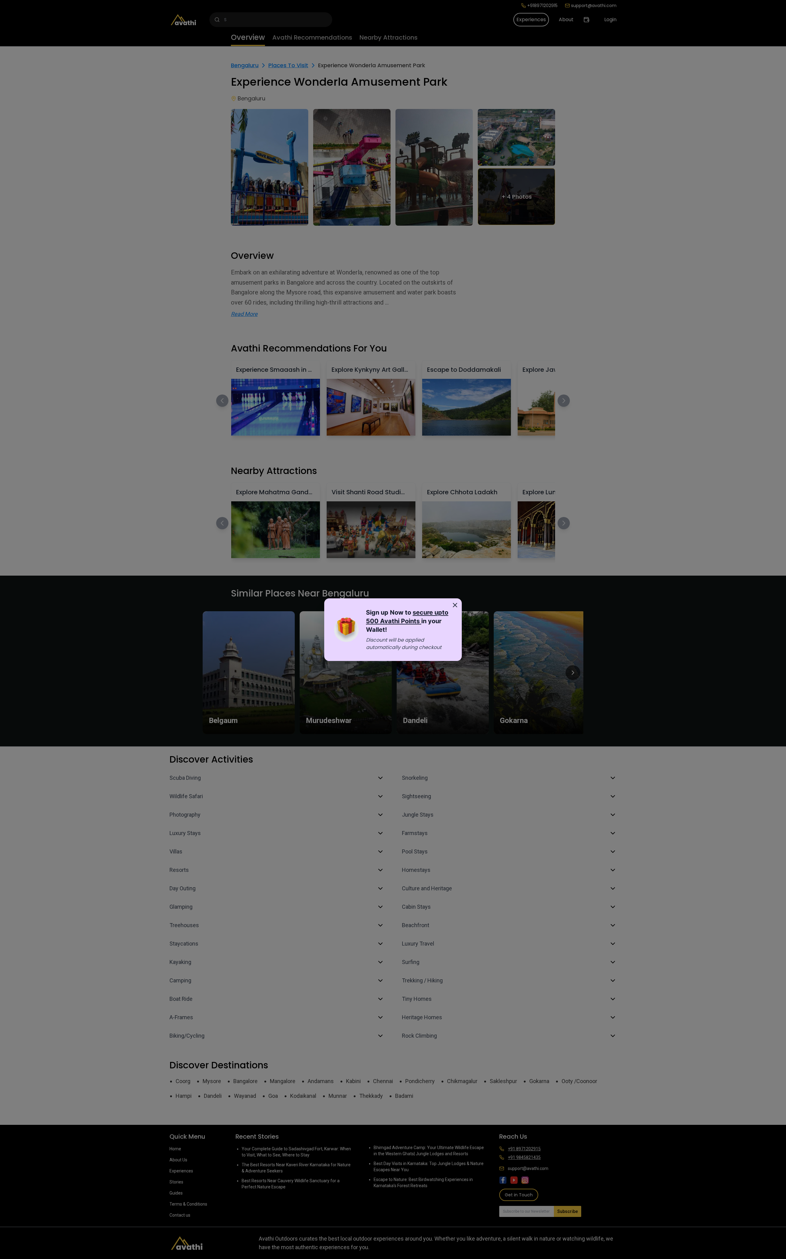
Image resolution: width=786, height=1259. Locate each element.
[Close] (455, 605)
